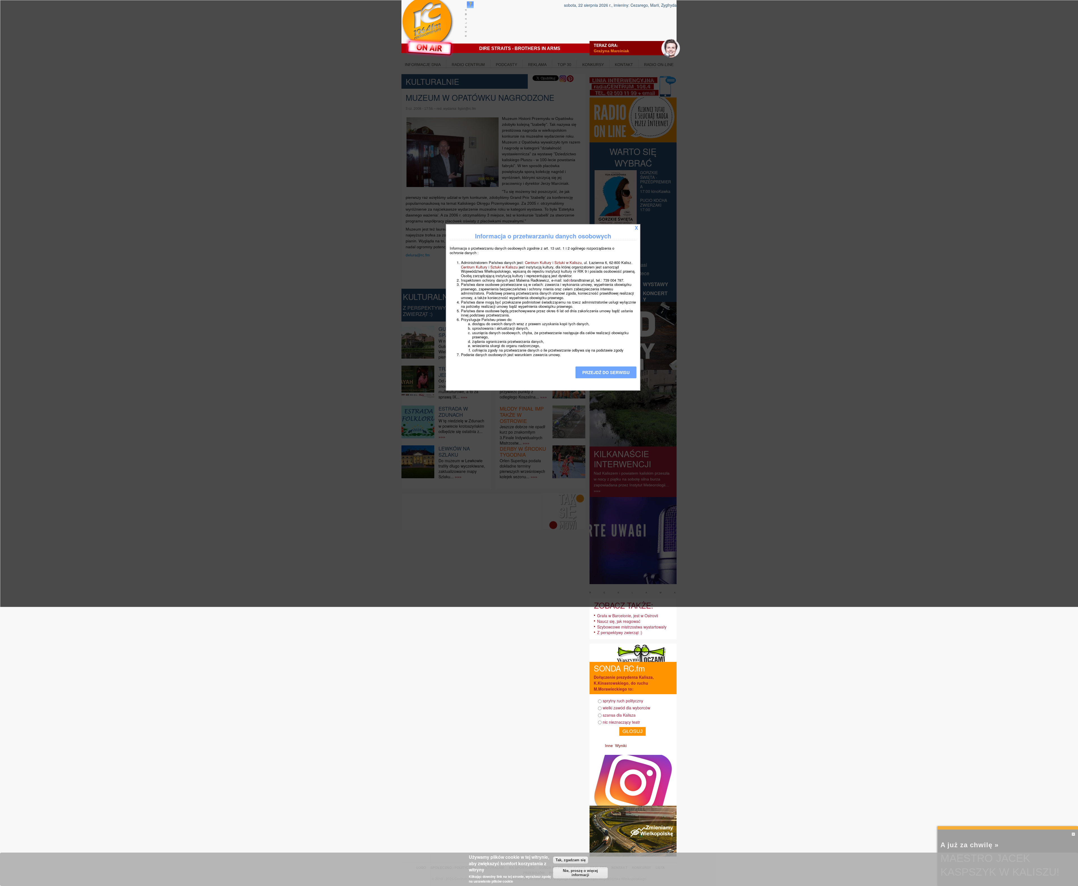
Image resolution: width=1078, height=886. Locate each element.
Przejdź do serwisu (606, 372)
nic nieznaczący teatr (621, 722)
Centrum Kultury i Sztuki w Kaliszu (553, 262)
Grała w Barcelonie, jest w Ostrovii (627, 615)
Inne (609, 745)
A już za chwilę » (969, 845)
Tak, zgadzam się (571, 860)
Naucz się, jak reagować (618, 621)
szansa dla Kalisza (619, 715)
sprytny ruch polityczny (623, 700)
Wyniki (621, 745)
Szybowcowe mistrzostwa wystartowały (631, 627)
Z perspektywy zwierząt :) (619, 632)
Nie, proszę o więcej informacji (580, 873)
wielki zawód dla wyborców (626, 707)
